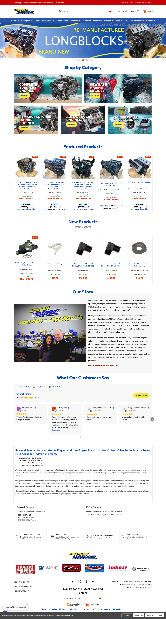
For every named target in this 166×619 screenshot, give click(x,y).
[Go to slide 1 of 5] (75, 58)
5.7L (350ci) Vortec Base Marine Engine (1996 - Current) (55, 184)
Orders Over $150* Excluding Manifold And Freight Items (31, 538)
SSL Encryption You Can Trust (102, 538)
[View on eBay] (89, 409)
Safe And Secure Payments (103, 535)
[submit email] (100, 598)
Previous (10, 41)
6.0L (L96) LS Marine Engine (139, 182)
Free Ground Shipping (31, 534)
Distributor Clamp (54, 264)
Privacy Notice (118, 609)
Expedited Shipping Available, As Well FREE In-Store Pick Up (67, 538)
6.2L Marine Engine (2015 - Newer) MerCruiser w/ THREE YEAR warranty (83, 184)
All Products (97, 609)
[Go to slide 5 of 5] (90, 58)
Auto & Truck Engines (43, 21)
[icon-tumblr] (86, 581)
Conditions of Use (23, 582)
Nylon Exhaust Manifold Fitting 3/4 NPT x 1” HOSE (111, 265)
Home (13, 21)
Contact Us (150, 21)
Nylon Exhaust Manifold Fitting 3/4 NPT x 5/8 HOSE (83, 265)
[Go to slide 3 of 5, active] (83, 58)
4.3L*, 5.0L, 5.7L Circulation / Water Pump (26, 264)
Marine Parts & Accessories (67, 21)
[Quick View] (35, 158)
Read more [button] (56, 430)
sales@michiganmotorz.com (140, 588)
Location (107, 609)
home (44, 609)
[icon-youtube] (93, 581)
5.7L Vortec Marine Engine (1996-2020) (111, 184)
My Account (63, 609)
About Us (73, 609)
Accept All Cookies (155, 615)
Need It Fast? (60, 534)
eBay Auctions (84, 609)
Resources (120, 21)
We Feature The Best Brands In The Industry (137, 538)
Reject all (139, 615)
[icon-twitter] (79, 581)
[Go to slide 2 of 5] (79, 58)
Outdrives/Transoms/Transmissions (97, 21)
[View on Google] (18, 409)
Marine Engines (24, 21)
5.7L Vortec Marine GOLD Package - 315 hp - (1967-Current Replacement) (26, 184)
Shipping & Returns (23, 587)
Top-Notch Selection (134, 534)
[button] (13, 419)
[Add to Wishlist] (35, 164)
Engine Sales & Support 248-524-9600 (137, 585)
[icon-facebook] (73, 581)
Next (155, 41)
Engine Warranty (22, 591)
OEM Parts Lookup (137, 21)
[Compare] (35, 170)
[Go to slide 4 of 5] (86, 58)
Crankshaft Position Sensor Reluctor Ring (139, 265)
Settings (126, 615)
